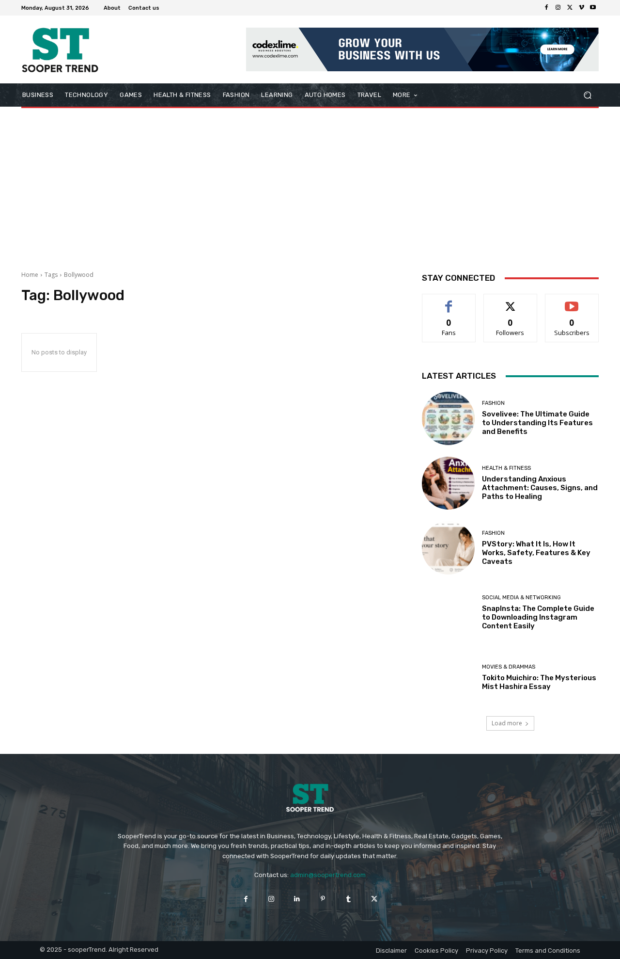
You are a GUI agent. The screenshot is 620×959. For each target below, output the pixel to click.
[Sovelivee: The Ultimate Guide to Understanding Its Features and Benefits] (448, 418)
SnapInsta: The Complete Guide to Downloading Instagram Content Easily (538, 617)
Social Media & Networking (521, 597)
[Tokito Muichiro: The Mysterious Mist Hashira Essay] (448, 677)
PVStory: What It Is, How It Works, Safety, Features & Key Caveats (536, 553)
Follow (510, 301)
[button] (587, 95)
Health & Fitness (506, 468)
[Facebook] (546, 8)
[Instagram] (558, 8)
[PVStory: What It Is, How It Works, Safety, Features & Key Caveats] (448, 548)
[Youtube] (593, 8)
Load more (507, 723)
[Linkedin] (297, 899)
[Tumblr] (348, 899)
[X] (569, 8)
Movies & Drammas (508, 667)
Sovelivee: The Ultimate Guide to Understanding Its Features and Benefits (537, 423)
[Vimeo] (581, 8)
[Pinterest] (322, 899)
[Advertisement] (310, 186)
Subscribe (572, 301)
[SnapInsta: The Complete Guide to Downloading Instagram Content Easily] (448, 612)
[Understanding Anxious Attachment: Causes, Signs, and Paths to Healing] (448, 483)
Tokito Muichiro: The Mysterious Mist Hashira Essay (539, 682)
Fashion (493, 403)
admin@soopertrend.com (328, 875)
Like (448, 301)
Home (29, 275)
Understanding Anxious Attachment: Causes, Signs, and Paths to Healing (540, 488)
